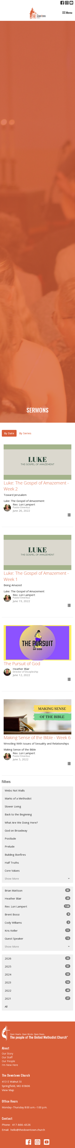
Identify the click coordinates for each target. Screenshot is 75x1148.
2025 (37, 966)
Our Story (7, 1053)
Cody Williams (37, 922)
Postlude (10, 838)
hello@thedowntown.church (28, 1130)
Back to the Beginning (18, 814)
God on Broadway (16, 830)
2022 (37, 990)
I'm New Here (10, 1065)
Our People (8, 1061)
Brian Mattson (37, 890)
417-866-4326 (21, 1124)
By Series (25, 433)
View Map (8, 1090)
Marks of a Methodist (18, 798)
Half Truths (12, 862)
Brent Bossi (37, 914)
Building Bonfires (15, 854)
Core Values (12, 870)
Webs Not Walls (15, 790)
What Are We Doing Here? (21, 822)
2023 (37, 982)
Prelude (10, 846)
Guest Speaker (37, 938)
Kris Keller (37, 930)
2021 (37, 998)
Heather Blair (37, 898)
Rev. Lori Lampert (37, 906)
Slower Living (13, 806)
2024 (37, 974)
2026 (37, 958)
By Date (9, 433)
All (6, 1006)
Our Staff (7, 1057)
